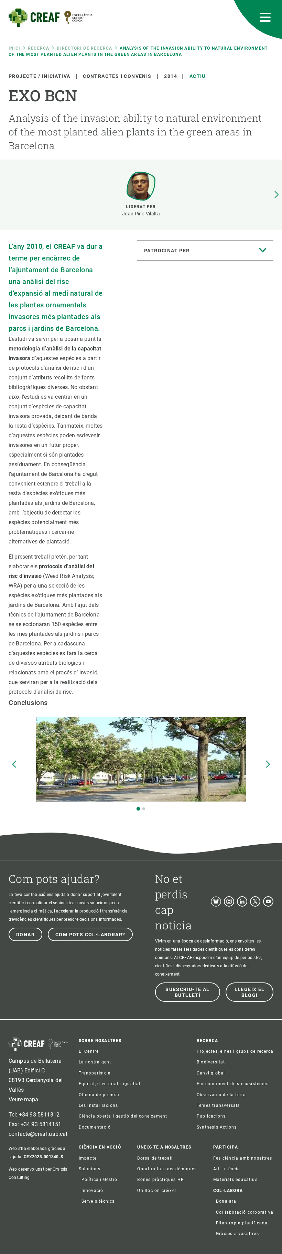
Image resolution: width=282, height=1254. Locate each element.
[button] (276, 194)
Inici (14, 48)
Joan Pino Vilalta (141, 213)
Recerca (38, 48)
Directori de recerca (84, 48)
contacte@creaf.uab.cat (38, 1134)
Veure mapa (24, 1099)
